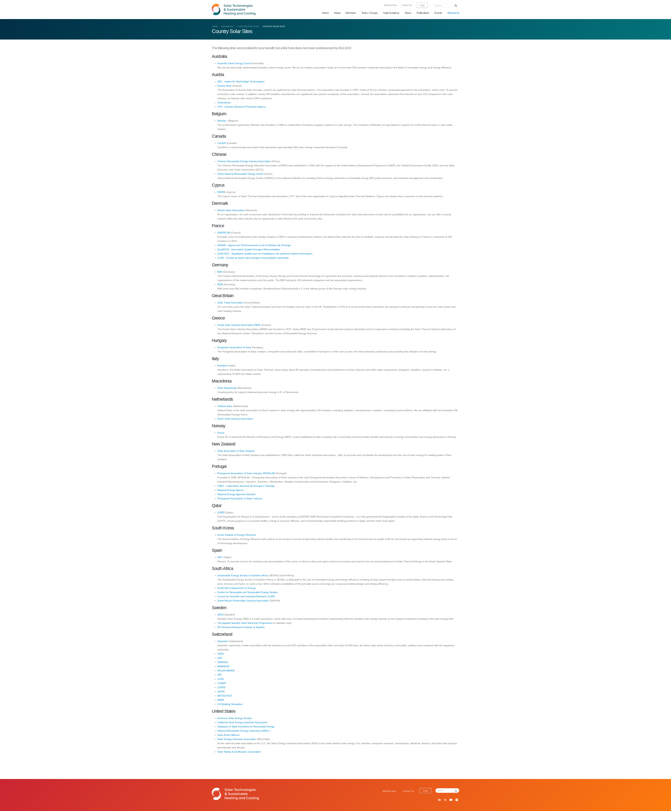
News (408, 12)
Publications (423, 12)
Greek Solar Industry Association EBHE (239, 325)
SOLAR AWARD (226, 670)
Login (422, 5)
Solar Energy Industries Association (236, 739)
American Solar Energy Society (234, 718)
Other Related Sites (248, 26)
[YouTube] (450, 800)
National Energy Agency (230, 490)
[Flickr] (456, 800)
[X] (445, 800)
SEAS (220, 614)
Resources (453, 12)
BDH (219, 271)
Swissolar (222, 641)
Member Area (390, 5)
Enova (220, 432)
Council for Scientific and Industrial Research (242, 596)
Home (325, 12)
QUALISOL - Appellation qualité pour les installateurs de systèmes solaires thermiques (264, 253)
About (337, 12)
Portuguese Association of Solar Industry (239, 498)
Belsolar (221, 120)
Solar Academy (391, 12)
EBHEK (221, 192)
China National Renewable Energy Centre (240, 173)
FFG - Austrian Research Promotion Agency (241, 106)
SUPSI (221, 691)
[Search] (456, 5)
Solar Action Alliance (228, 735)
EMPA (220, 700)
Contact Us (407, 5)
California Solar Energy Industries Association (242, 722)
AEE (219, 658)
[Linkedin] (439, 800)
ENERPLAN (223, 232)
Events (438, 12)
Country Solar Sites (273, 26)
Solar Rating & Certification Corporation (239, 751)
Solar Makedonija (227, 388)
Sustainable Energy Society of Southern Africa (242, 575)
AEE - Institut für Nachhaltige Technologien (241, 81)
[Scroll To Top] (665, 807)
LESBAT (221, 683)
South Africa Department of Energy (236, 588)
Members (351, 12)
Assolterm (223, 365)
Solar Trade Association (230, 302)
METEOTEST (224, 695)
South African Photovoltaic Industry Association (243, 600)
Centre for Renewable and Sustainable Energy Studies (247, 592)
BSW (220, 284)
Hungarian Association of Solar (234, 347)
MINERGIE (223, 666)
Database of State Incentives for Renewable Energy (246, 726)
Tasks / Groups (370, 12)
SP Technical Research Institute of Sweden (241, 627)
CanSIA (221, 143)
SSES (220, 653)
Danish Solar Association (231, 210)
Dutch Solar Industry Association (235, 418)
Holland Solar (224, 406)
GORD (221, 512)
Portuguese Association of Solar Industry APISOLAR (246, 473)
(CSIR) (271, 596)
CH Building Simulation (230, 704)
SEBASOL (223, 662)
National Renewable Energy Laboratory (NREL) (243, 730)
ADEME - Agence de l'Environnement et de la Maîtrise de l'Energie (254, 245)
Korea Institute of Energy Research (236, 534)
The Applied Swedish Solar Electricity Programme (245, 623)
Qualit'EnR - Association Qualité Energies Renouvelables (248, 249)
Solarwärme (224, 102)
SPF (219, 674)
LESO (220, 679)
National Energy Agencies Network (236, 494)
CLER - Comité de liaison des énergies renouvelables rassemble (253, 257)
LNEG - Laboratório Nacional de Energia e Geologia (246, 485)
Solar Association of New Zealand (235, 450)
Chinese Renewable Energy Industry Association (244, 161)
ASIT (220, 557)
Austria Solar (224, 85)
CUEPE (221, 687)
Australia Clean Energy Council (234, 63)
